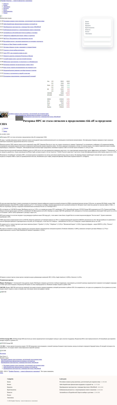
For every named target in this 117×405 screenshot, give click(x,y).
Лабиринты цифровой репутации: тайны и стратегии (19, 35)
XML (1, 373)
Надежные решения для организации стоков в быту (18, 64)
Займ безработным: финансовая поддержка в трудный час (20, 24)
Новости (5, 3)
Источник (3, 353)
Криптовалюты (7, 11)
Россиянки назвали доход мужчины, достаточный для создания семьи (23, 21)
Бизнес (5, 5)
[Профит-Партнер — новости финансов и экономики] (16, 0)
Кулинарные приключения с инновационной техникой (19, 76)
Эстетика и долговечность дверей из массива (16, 73)
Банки (5, 10)
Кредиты (6, 8)
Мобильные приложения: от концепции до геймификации (20, 61)
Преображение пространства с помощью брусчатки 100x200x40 (22, 27)
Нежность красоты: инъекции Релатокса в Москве (18, 56)
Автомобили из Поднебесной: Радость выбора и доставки (20, 32)
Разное (5, 13)
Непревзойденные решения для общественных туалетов (19, 70)
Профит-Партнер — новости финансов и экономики (24, 371)
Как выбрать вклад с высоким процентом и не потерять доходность (23, 41)
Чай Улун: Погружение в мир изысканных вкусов (18, 38)
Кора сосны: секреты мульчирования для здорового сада (19, 67)
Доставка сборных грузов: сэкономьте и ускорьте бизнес (19, 47)
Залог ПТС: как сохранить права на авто (15, 53)
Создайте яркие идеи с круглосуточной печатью (17, 59)
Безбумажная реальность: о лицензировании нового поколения (21, 29)
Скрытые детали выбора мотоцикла (13, 50)
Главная (5, 128)
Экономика (6, 6)
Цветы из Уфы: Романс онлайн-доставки (15, 44)
